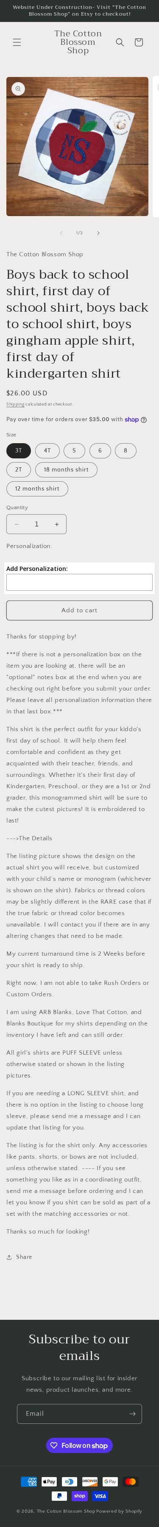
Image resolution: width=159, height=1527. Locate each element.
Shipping (15, 404)
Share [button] (24, 1257)
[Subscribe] (132, 1414)
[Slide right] (98, 233)
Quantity (17, 507)
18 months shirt (66, 469)
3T (18, 450)
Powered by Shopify (119, 1511)
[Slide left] (61, 233)
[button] (17, 42)
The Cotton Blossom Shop (66, 1511)
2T (18, 469)
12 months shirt (37, 488)
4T (47, 450)
